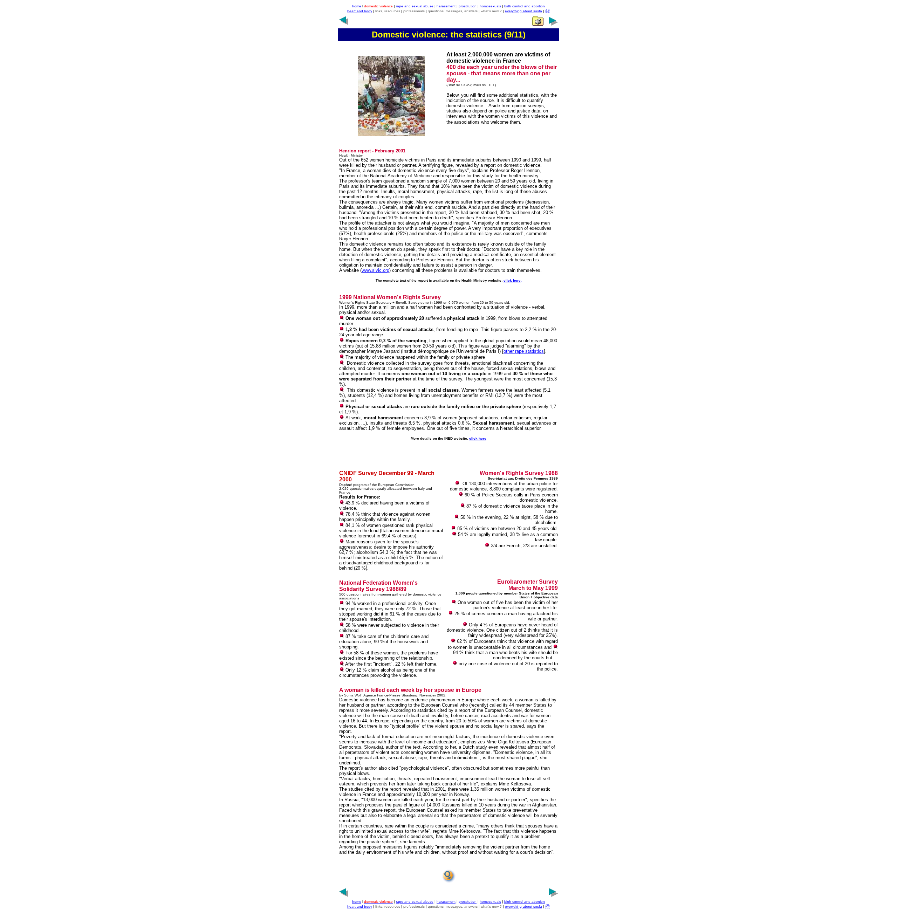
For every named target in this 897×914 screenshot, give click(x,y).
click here (512, 280)
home (356, 6)
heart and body (359, 11)
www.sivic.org (375, 270)
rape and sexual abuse (414, 6)
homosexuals (490, 6)
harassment (446, 6)
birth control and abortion (524, 6)
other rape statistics (524, 351)
